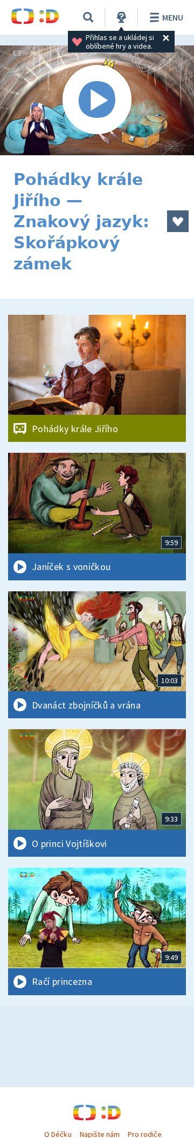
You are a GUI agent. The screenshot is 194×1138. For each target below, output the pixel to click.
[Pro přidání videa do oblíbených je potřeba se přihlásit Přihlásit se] (178, 221)
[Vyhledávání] (88, 17)
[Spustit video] (97, 100)
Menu (172, 17)
